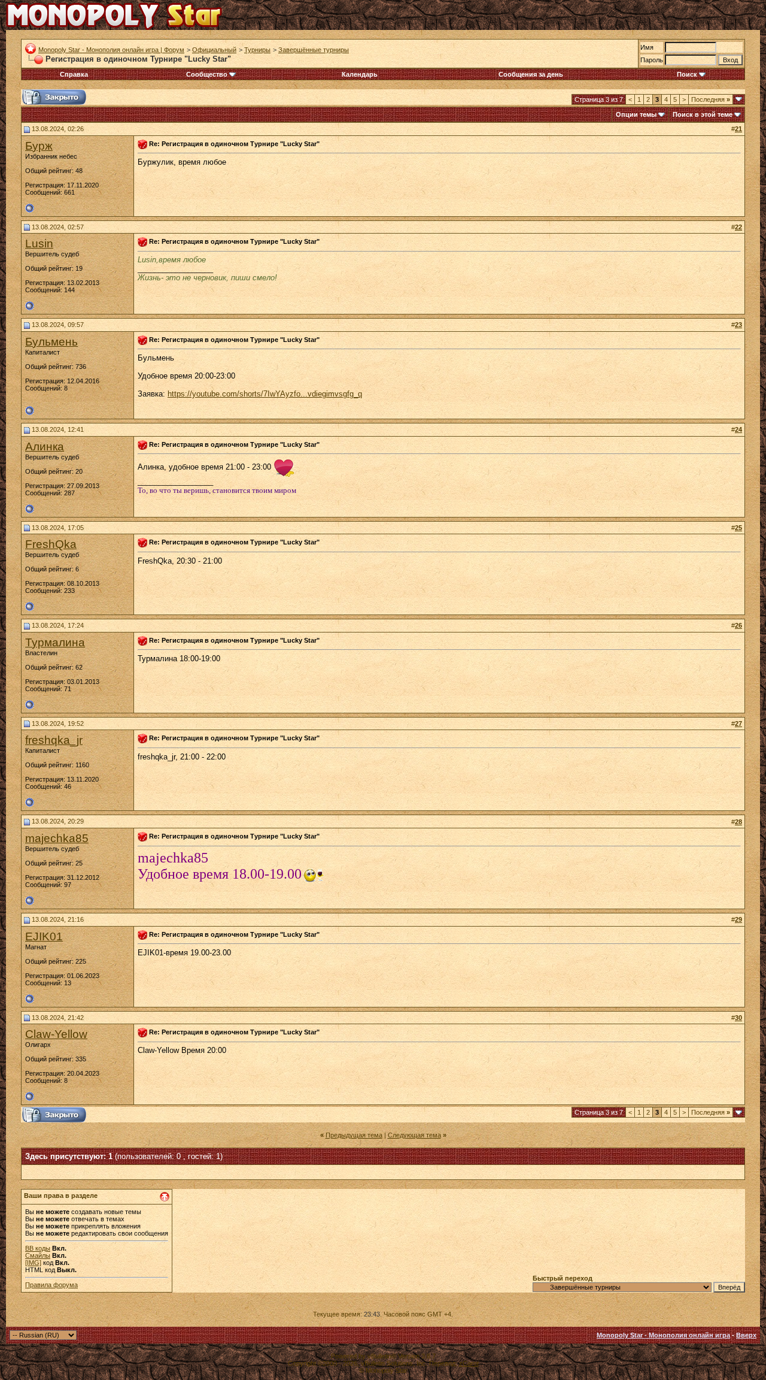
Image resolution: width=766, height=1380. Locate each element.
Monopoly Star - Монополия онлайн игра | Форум (111, 49)
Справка (74, 74)
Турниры (257, 49)
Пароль (651, 59)
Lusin (39, 243)
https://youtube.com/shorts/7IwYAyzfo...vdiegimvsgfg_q (265, 393)
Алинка (44, 446)
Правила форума (51, 1284)
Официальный (214, 49)
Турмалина (55, 642)
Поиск (687, 74)
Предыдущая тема (354, 1135)
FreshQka (51, 544)
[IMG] (33, 1262)
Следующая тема (414, 1135)
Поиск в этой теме (702, 114)
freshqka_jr (54, 740)
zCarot (469, 1363)
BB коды (37, 1248)
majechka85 (57, 838)
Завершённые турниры (313, 49)
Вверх (746, 1335)
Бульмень (51, 341)
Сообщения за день (530, 74)
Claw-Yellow (56, 1034)
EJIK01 (44, 936)
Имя (646, 47)
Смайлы (37, 1255)
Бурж (39, 146)
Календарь (360, 74)
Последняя (710, 99)
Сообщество (206, 74)
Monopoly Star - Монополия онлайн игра (663, 1335)
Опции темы (636, 114)
